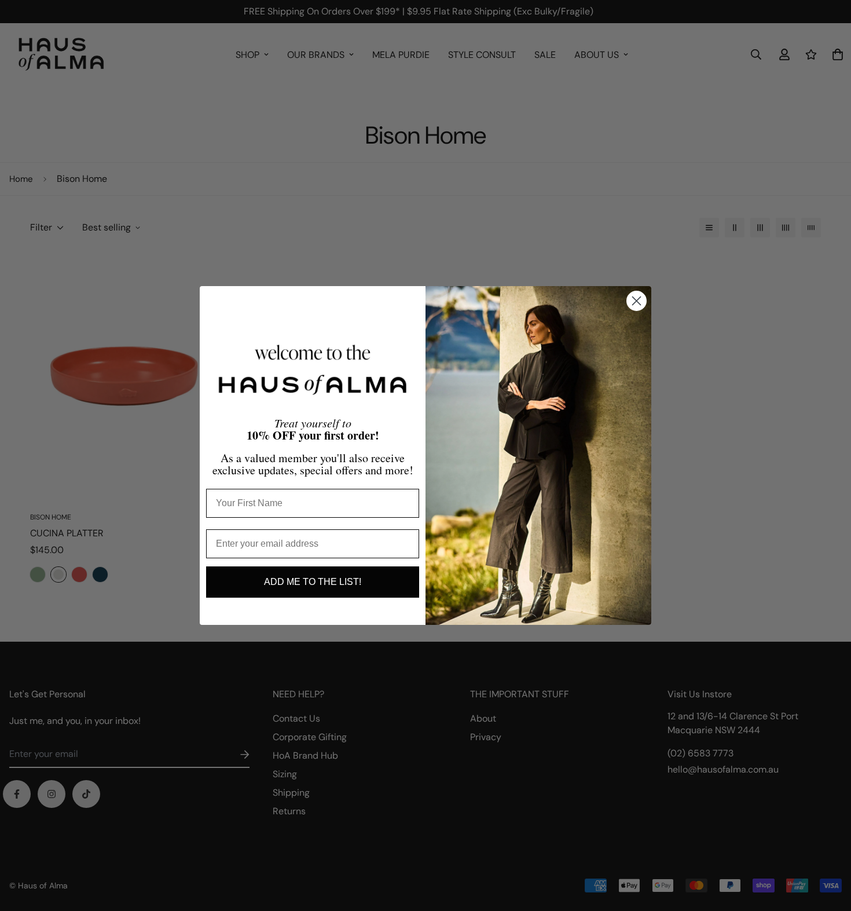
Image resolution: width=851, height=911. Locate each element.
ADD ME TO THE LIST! (312, 582)
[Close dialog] (636, 301)
